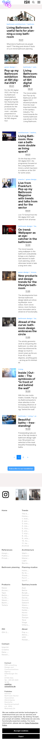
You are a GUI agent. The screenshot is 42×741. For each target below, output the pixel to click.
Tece (24, 620)
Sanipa (25, 617)
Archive (25, 545)
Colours (25, 555)
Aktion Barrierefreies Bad (27, 634)
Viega (24, 622)
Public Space (7, 555)
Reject (21, 736)
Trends (25, 510)
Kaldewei (26, 610)
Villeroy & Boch (27, 625)
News (4, 588)
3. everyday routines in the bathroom (27, 523)
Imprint (5, 647)
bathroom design (25, 226)
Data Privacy (7, 652)
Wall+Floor (27, 553)
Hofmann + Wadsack (27, 570)
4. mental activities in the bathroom (27, 526)
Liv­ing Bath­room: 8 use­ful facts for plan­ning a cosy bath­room (20, 32)
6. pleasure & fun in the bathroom (27, 531)
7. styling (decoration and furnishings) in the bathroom (27, 533)
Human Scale (27, 516)
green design (9, 67)
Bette (24, 590)
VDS (24, 637)
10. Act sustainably (27, 541)
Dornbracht (27, 597)
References (7, 550)
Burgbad (26, 593)
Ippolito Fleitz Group (27, 580)
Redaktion (26, 639)
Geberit (25, 602)
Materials (26, 558)
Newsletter (7, 654)
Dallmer (25, 595)
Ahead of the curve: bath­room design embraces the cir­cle (27, 328)
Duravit (25, 600)
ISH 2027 (6, 632)
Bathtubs (6, 595)
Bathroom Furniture (7, 602)
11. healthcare (27, 543)
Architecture (28, 550)
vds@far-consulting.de (10, 685)
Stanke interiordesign (27, 575)
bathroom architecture (16, 24)
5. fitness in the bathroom (27, 528)
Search (33, 2)
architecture (23, 133)
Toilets (5, 605)
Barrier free (27, 563)
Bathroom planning (10, 567)
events (21, 179)
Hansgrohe (27, 607)
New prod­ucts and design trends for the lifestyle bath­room (27, 282)
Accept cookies (21, 730)
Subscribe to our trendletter (21, 469)
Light (24, 560)
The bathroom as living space (27, 513)
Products (6, 584)
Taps (4, 593)
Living (20, 369)
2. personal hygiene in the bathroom (27, 521)
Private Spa (7, 558)
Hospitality (7, 553)
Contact (5, 644)
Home (4, 510)
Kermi (24, 612)
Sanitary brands (29, 584)
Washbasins (7, 600)
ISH (3, 629)
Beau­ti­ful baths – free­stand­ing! (26, 422)
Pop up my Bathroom (27, 632)
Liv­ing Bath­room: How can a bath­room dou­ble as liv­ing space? (27, 143)
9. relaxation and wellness (27, 538)
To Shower (6, 597)
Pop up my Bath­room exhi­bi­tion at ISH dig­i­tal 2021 (11, 76)
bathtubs (27, 67)
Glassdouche (27, 605)
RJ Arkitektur (27, 573)
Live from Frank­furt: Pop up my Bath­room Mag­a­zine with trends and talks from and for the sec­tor (28, 195)
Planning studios (30, 567)
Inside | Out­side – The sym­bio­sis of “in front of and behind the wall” (26, 380)
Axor (24, 588)
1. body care (27, 518)
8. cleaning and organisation (27, 536)
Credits (5, 649)
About (25, 629)
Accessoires (7, 590)
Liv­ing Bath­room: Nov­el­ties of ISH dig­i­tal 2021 (30, 78)
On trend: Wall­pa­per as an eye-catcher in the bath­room (27, 235)
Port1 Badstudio (27, 578)
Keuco (25, 615)
